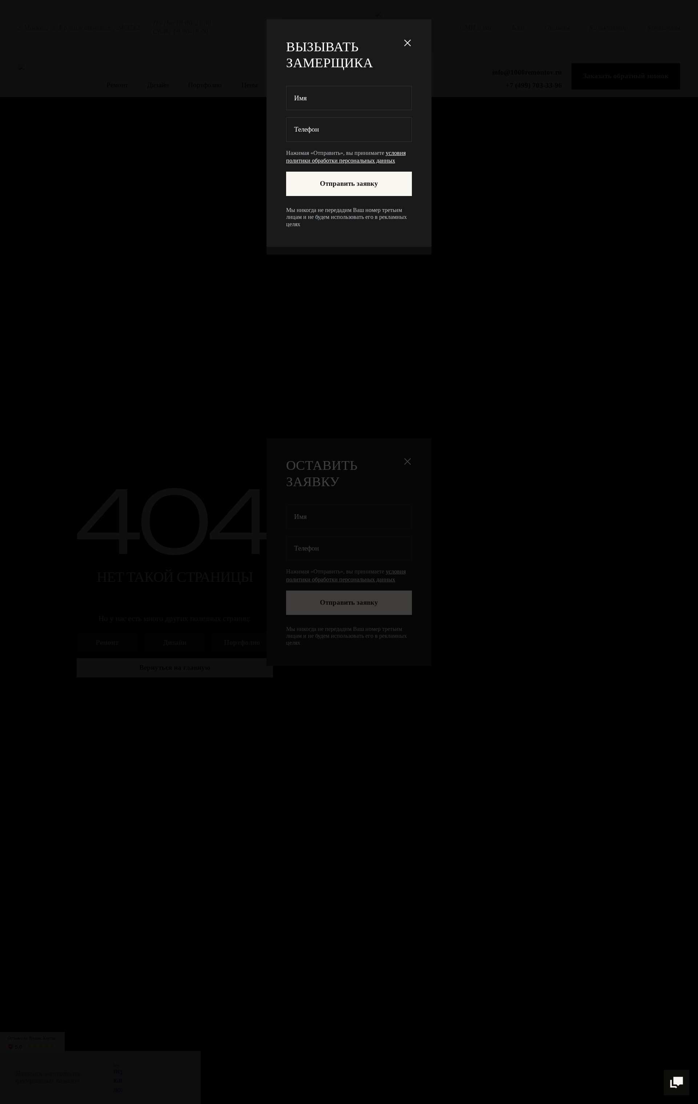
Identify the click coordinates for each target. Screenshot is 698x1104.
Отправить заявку (349, 183)
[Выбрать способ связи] (676, 1082)
